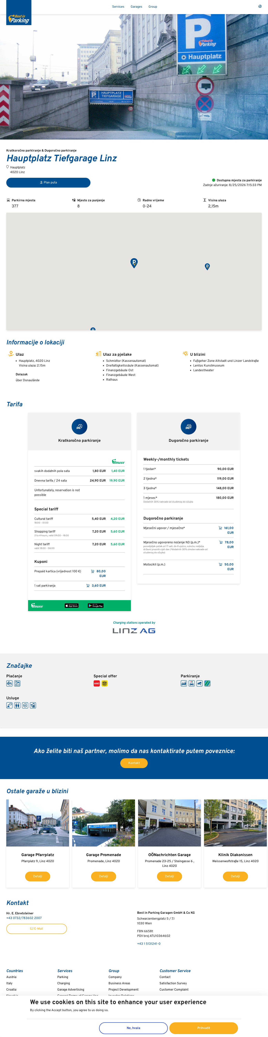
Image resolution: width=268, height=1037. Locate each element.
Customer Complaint (174, 990)
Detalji (37, 876)
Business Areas (119, 983)
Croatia (11, 990)
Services (118, 7)
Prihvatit (203, 1028)
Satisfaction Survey (173, 983)
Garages (136, 7)
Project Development (123, 990)
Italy (9, 983)
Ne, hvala (133, 1028)
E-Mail (38, 929)
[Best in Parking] (18, 12)
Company (115, 977)
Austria (11, 977)
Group (153, 7)
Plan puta (50, 183)
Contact (165, 977)
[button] (134, 263)
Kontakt (134, 763)
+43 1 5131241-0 (148, 944)
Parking (62, 977)
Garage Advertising (70, 990)
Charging (63, 983)
